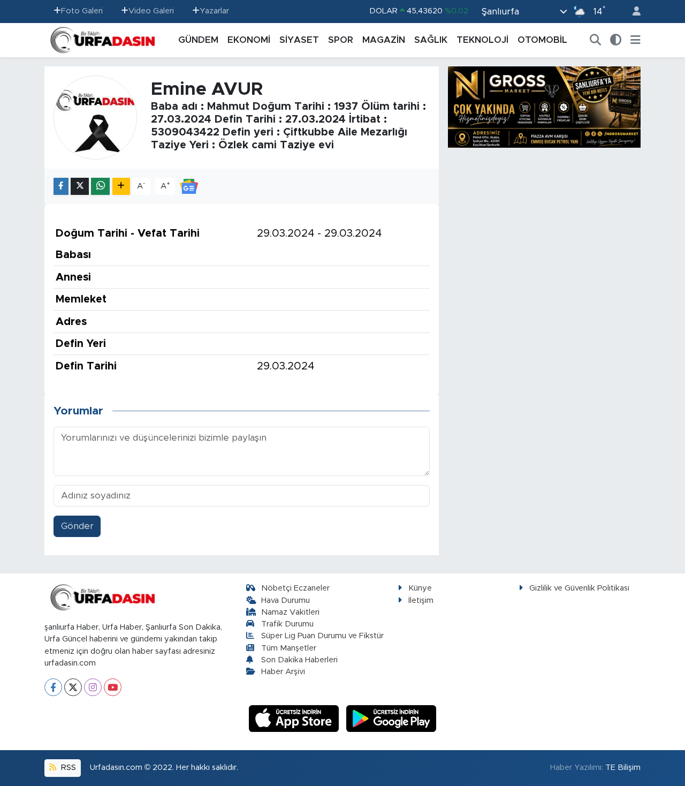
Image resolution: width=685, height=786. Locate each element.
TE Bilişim (623, 768)
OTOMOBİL (542, 39)
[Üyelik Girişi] (632, 11)
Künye (420, 588)
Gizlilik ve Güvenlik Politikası (579, 588)
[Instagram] (93, 687)
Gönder (77, 526)
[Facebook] (53, 687)
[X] (73, 687)
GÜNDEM (198, 39)
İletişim (420, 600)
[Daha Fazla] (121, 186)
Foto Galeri (82, 11)
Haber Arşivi (283, 672)
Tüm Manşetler (288, 648)
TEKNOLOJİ (482, 39)
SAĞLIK (430, 39)
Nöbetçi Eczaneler (295, 588)
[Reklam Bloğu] (544, 106)
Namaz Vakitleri (290, 612)
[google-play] (391, 718)
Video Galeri (151, 11)
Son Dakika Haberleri (299, 660)
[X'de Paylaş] (80, 186)
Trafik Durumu (287, 624)
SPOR (340, 39)
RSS (67, 768)
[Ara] (595, 40)
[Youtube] (112, 687)
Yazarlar (214, 11)
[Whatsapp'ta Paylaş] (100, 186)
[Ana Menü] (635, 40)
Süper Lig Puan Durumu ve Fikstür (322, 636)
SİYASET (299, 39)
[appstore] (295, 718)
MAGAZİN (383, 39)
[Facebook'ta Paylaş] (61, 186)
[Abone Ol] (189, 185)
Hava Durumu (285, 600)
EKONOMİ (248, 39)
